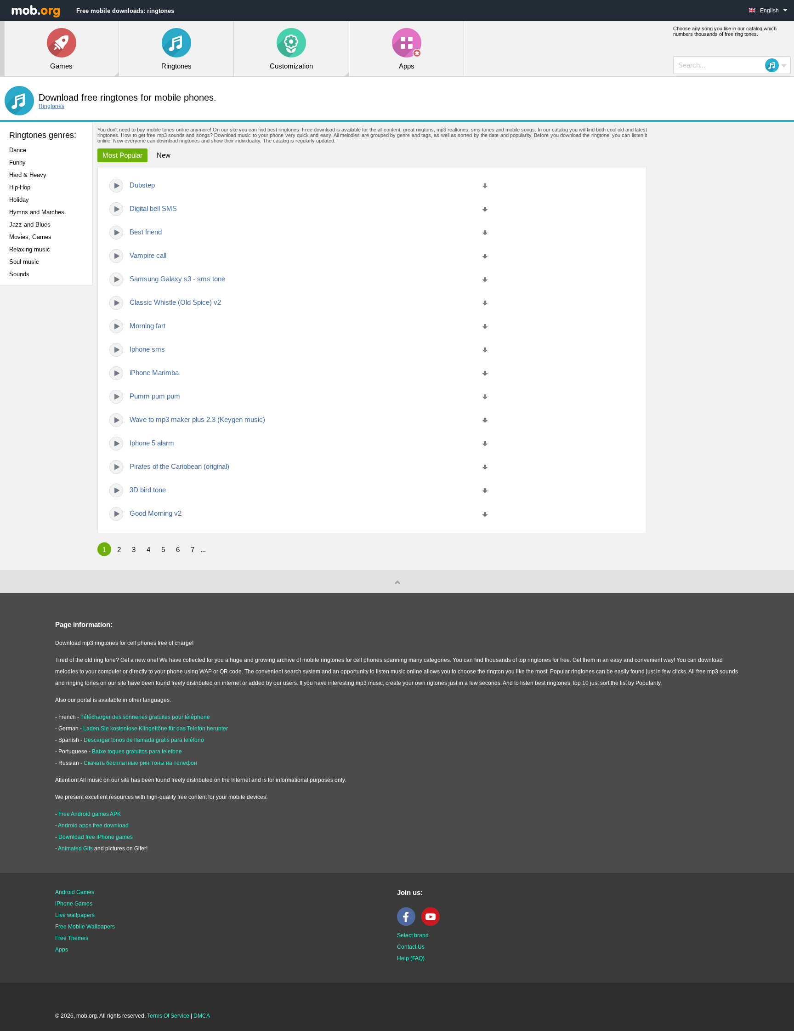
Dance (17, 150)
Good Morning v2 (155, 513)
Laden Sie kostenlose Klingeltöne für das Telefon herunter (155, 728)
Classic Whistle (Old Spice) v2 (175, 302)
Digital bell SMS (153, 208)
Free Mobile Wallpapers (85, 926)
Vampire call (148, 255)
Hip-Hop (19, 187)
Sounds (19, 274)
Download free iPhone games (95, 837)
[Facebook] (408, 924)
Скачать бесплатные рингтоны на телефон (140, 763)
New (163, 155)
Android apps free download (93, 825)
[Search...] (775, 65)
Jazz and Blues (30, 224)
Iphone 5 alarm (152, 443)
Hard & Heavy (27, 174)
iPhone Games (73, 903)
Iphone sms (147, 349)
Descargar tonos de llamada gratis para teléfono (144, 740)
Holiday (19, 199)
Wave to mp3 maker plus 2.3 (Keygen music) (197, 419)
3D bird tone (148, 490)
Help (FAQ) (411, 958)
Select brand (413, 935)
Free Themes (71, 938)
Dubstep (142, 185)
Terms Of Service (168, 1016)
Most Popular (122, 155)
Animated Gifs (75, 848)
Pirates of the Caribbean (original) (179, 466)
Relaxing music (29, 249)
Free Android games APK (89, 814)
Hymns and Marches (36, 212)
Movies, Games (30, 237)
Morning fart (147, 326)
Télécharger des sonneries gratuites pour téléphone (145, 717)
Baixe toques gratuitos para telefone (137, 751)
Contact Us (411, 947)
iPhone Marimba (154, 372)
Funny (17, 162)
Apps (61, 949)
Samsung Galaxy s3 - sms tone (177, 279)
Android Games (74, 892)
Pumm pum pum (155, 396)
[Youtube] (432, 924)
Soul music (24, 261)
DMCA (201, 1016)
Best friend (146, 232)
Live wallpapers (75, 915)
